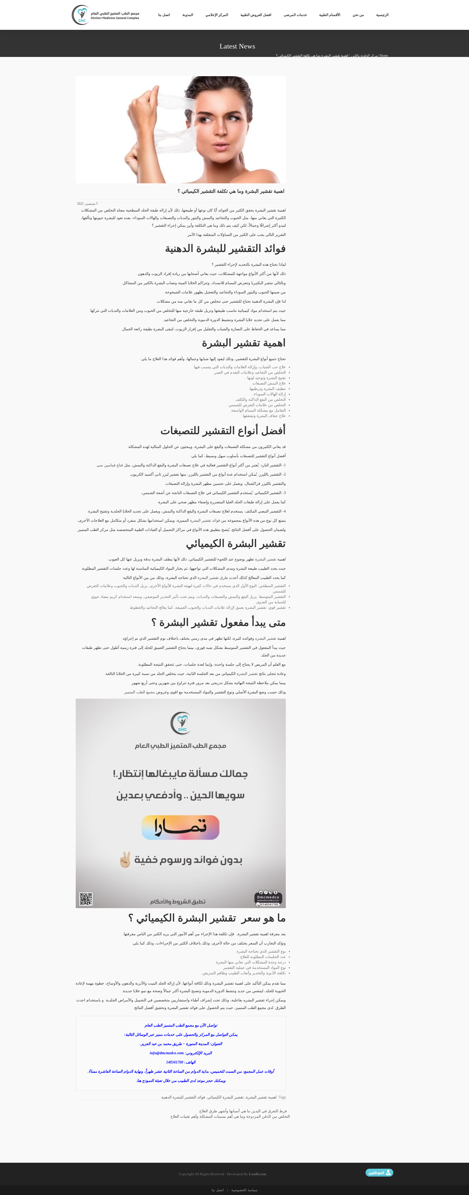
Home (384, 55)
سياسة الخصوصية (244, 1190)
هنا (139, 1081)
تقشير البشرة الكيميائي (225, 1097)
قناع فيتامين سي (110, 465)
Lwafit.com (257, 1174)
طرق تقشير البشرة (213, 578)
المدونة (187, 15)
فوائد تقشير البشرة (205, 520)
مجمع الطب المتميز (139, 692)
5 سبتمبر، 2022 (87, 204)
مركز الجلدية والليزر (364, 55)
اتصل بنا (218, 1190)
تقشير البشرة (265, 559)
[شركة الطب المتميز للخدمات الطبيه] (106, 14)
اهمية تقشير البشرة (261, 1097)
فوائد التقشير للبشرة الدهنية (183, 1097)
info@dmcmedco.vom (167, 1053)
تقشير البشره (265, 638)
